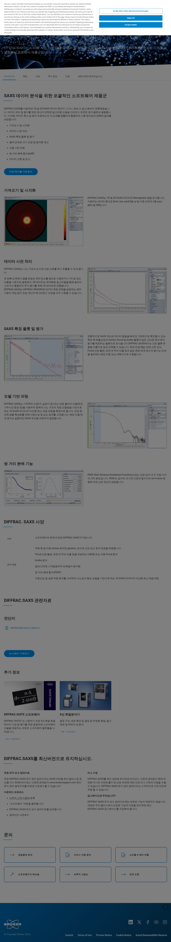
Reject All (131, 18)
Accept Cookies (131, 25)
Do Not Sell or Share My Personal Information (131, 11)
